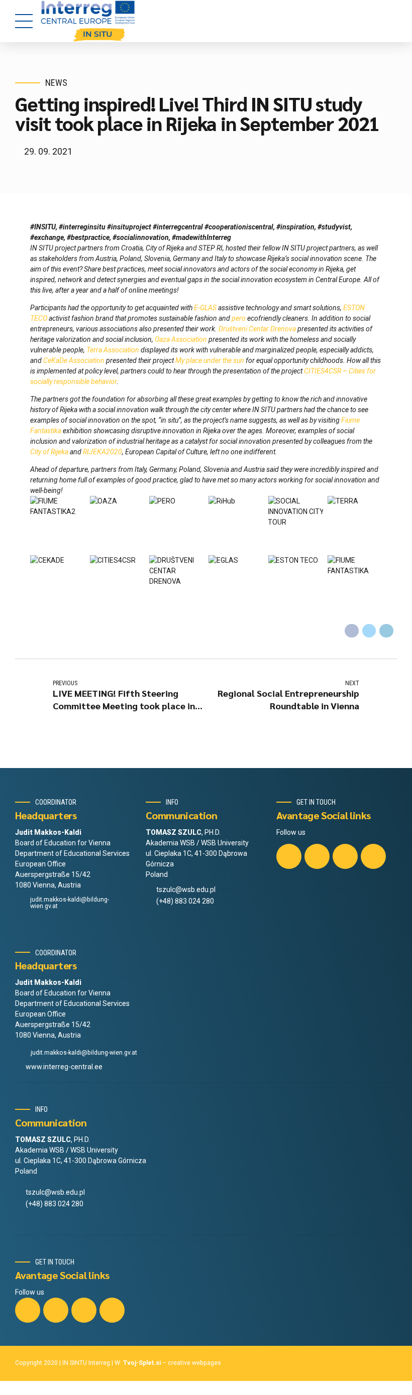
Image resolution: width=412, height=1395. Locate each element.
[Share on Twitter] (369, 631)
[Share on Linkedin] (386, 631)
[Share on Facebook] (352, 631)
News (56, 82)
